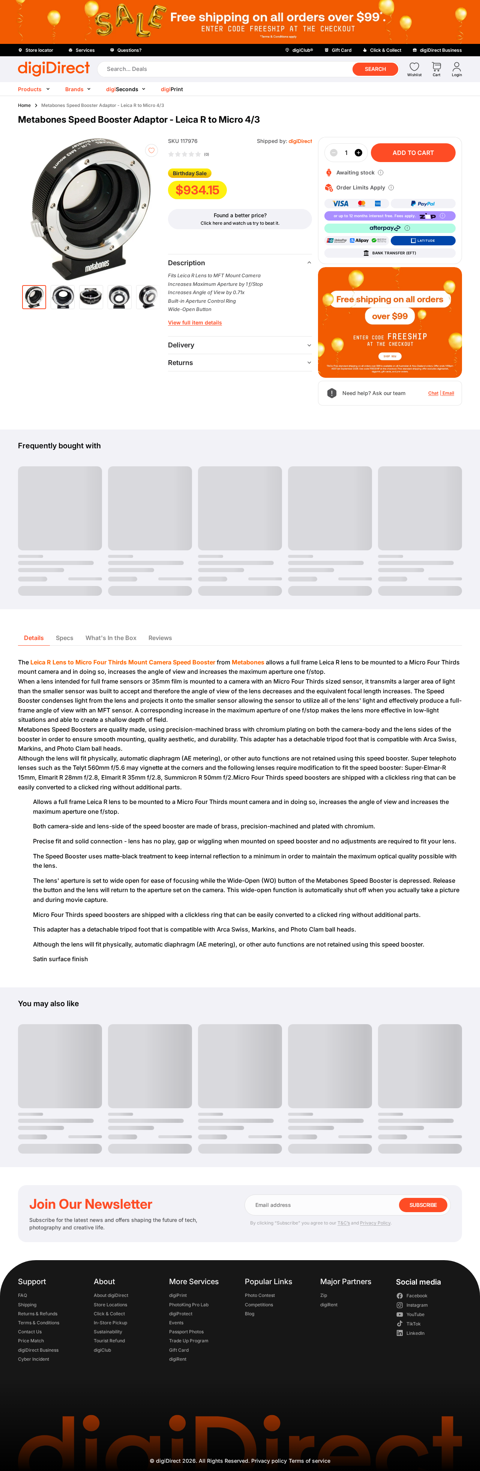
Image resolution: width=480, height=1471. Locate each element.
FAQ (22, 1295)
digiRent (177, 1359)
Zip (323, 1295)
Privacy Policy (375, 1223)
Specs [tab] (65, 638)
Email (448, 393)
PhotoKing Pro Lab (188, 1304)
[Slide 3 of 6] (91, 297)
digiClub (102, 1350)
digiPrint (178, 1295)
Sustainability (108, 1332)
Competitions (259, 1304)
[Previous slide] (37, 209)
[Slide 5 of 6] (148, 297)
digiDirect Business (38, 1350)
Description (186, 263)
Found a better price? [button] (240, 215)
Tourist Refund (109, 1341)
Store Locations (110, 1304)
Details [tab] (34, 638)
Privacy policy (269, 1460)
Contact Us (30, 1332)
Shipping (27, 1304)
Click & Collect (109, 1313)
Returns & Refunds (37, 1313)
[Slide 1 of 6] (34, 297)
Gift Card (179, 1350)
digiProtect (180, 1313)
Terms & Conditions (38, 1322)
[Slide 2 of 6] (63, 297)
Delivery (181, 345)
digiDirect (168, 1460)
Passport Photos (186, 1332)
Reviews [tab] (160, 638)
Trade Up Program (188, 1341)
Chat (433, 393)
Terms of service (309, 1460)
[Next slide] (151, 209)
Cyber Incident (33, 1359)
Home (24, 105)
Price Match (31, 1341)
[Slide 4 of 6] (120, 297)
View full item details (195, 322)
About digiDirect (111, 1295)
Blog (249, 1313)
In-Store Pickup (110, 1322)
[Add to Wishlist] (152, 150)
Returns (180, 363)
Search (375, 69)
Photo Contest (260, 1295)
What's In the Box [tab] (111, 638)
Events (176, 1322)
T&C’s (344, 1223)
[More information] (381, 173)
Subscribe (423, 1205)
